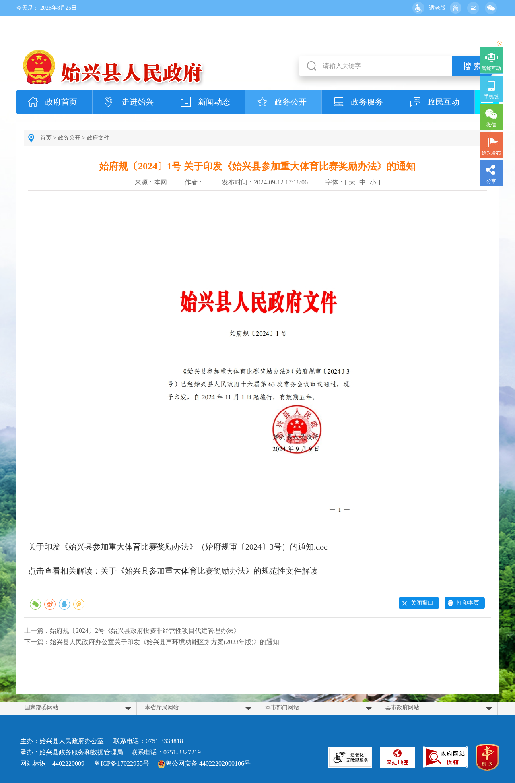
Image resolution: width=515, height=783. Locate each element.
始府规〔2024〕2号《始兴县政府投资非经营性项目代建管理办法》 (145, 630)
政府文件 (98, 138)
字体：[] (352, 182)
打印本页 (468, 603)
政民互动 (443, 101)
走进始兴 (138, 101)
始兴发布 (491, 153)
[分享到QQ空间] (78, 604)
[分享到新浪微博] (50, 604)
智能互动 (491, 68)
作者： (194, 182)
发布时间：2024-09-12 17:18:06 (265, 182)
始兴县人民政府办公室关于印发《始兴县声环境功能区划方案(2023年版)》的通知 (164, 641)
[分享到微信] (35, 604)
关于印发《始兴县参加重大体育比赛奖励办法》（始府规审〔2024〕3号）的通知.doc (178, 546)
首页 (46, 138)
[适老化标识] (350, 757)
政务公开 (290, 101)
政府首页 (61, 101)
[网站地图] (397, 757)
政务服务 (367, 101)
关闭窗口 (422, 603)
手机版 (491, 96)
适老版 (437, 8)
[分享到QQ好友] (64, 604)
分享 (491, 181)
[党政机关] (487, 758)
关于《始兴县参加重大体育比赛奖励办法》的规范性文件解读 (209, 570)
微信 (491, 125)
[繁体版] (473, 8)
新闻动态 (214, 101)
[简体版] (455, 8)
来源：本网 (151, 182)
